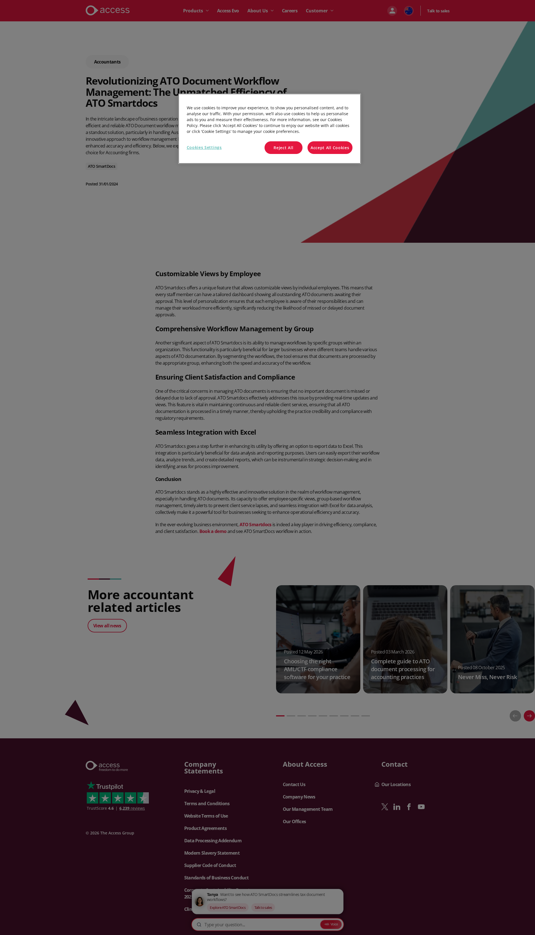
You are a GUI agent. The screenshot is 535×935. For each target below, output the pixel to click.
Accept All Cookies (330, 147)
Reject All (283, 147)
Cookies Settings (204, 147)
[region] (269, 129)
